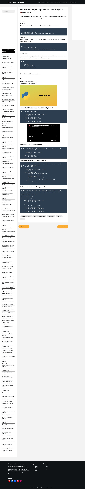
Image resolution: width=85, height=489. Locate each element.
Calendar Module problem (7, 174)
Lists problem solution (6, 93)
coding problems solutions (26, 216)
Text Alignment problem (7, 117)
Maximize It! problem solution (8, 255)
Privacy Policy (37, 468)
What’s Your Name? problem (8, 105)
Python (22, 218)
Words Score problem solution (8, 398)
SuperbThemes (52, 487)
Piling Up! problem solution (7, 235)
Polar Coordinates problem (7, 163)
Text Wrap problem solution (7, 121)
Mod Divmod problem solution (8, 248)
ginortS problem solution (7, 306)
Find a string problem (6, 111)
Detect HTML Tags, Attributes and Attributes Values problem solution (8, 365)
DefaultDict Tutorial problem (8, 171)
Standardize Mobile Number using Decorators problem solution (7, 385)
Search (3, 9)
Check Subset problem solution (8, 279)
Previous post (24, 226)
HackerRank (59, 216)
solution (4, 106)
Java (47, 466)
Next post (63, 226)
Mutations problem (6, 109)
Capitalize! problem (6, 135)
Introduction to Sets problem (8, 167)
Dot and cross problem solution (8, 442)
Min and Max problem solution (8, 435)
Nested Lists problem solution (8, 87)
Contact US (36, 467)
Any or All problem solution (7, 304)
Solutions (65, 2)
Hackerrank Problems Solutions (39, 216)
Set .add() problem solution (7, 208)
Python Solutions (51, 216)
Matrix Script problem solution (8, 396)
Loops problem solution (7, 69)
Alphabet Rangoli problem (7, 131)
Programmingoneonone (18, 2)
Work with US (73, 2)
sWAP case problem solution (8, 99)
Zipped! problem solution (7, 293)
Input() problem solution (7, 295)
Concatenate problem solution (8, 414)
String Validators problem (7, 113)
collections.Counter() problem (8, 148)
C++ (46, 467)
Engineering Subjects (43, 2)
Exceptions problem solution (8, 178)
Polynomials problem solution (8, 448)
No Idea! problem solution (7, 190)
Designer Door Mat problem (7, 123)
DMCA (35, 470)
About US (36, 466)
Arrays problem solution (7, 401)
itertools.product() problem (7, 144)
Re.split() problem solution (7, 316)
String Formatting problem (7, 127)
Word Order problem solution (8, 214)
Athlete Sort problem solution (8, 301)
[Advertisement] (8, 30)
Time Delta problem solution (8, 184)
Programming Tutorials (55, 2)
